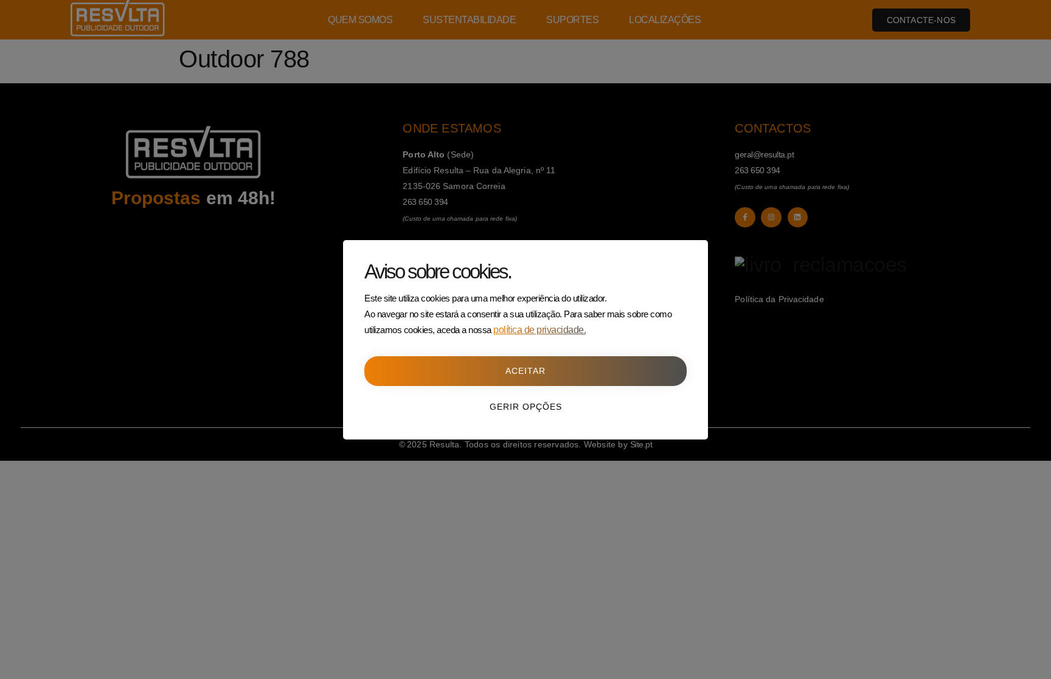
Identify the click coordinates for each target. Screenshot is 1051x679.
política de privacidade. (539, 330)
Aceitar (525, 371)
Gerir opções (526, 407)
